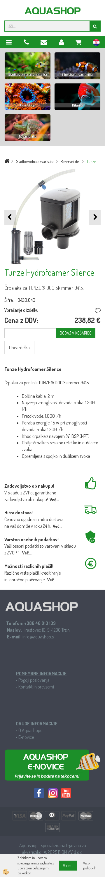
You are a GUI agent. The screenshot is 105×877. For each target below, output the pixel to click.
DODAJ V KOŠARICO (76, 332)
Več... (54, 499)
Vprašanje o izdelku (21, 310)
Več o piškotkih (89, 865)
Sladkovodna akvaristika (35, 161)
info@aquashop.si (38, 637)
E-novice (26, 737)
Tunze (91, 161)
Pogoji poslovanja (34, 680)
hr (96, 43)
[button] (95, 217)
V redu (68, 865)
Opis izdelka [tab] (19, 347)
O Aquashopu (30, 730)
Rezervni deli (70, 161)
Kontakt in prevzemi (36, 687)
